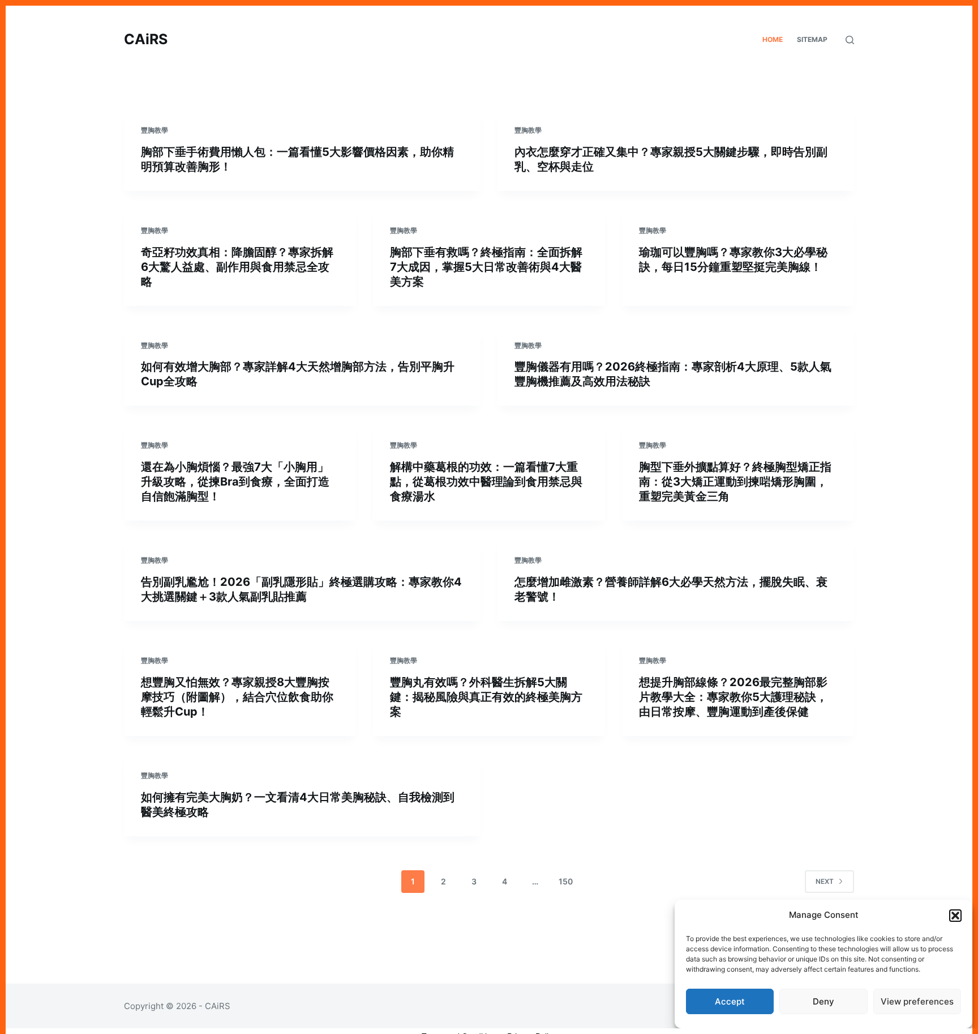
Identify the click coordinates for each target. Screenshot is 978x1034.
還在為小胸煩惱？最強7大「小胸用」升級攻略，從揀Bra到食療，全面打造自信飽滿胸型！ (235, 481)
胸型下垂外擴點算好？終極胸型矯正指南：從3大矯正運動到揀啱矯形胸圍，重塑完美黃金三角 (735, 481)
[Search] (850, 40)
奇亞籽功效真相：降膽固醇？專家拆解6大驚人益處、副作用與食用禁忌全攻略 (237, 266)
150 (566, 881)
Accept (730, 1001)
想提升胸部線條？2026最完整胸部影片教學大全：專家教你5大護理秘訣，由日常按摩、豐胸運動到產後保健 (733, 696)
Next (825, 881)
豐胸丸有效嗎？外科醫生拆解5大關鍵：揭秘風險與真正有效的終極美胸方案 (486, 696)
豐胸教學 (154, 130)
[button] (955, 915)
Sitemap (812, 39)
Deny (823, 1001)
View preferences (917, 1001)
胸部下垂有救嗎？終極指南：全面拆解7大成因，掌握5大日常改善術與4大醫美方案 (486, 266)
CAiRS (146, 39)
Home (772, 39)
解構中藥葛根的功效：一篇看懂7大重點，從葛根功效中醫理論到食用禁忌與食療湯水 (486, 481)
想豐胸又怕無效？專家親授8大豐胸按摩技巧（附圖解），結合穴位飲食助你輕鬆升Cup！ (237, 696)
